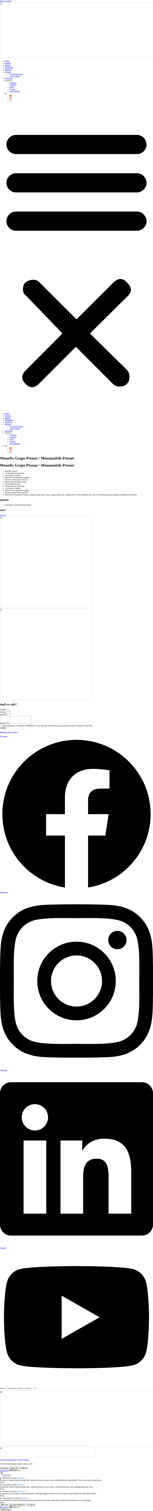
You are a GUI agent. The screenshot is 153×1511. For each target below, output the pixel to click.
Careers (12, 89)
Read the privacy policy (9, 732)
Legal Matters (15, 91)
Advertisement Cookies (11, 1498)
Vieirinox (13, 83)
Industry (8, 65)
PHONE (3, 715)
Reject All (14, 1468)
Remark (21, 1485)
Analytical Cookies (9, 1491)
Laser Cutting (15, 76)
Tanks (7, 61)
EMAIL (3, 712)
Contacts (13, 85)
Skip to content (5, 1)
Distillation (9, 68)
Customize (4, 1468)
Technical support (16, 74)
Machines (8, 70)
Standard (20, 1478)
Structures (8, 78)
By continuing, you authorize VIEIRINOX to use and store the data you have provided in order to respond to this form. (48, 726)
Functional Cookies (9, 1485)
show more (6, 1475)
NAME (3, 710)
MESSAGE (5, 723)
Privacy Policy (23, 1460)
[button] (76, 257)
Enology (8, 63)
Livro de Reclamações (8, 1460)
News (12, 87)
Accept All (23, 1468)
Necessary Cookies (9, 1478)
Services (8, 72)
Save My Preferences (17, 1505)
